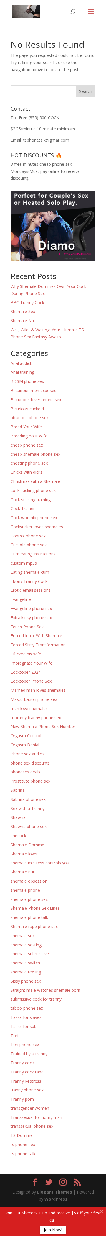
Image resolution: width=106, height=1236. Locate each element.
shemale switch (25, 962)
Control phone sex (28, 536)
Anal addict (21, 363)
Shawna (18, 817)
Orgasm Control (26, 735)
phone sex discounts (30, 763)
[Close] (101, 1211)
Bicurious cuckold (27, 409)
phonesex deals (25, 772)
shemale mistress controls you (40, 862)
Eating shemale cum (30, 572)
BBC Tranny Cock (27, 302)
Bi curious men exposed (34, 390)
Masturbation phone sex (34, 699)
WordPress (55, 1199)
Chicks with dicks (26, 472)
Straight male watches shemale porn (45, 990)
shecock (18, 835)
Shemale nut (22, 872)
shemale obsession (29, 881)
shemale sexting (26, 945)
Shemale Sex (23, 311)
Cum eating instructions (33, 554)
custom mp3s (24, 563)
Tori (14, 1035)
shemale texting (26, 972)
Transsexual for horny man (36, 1117)
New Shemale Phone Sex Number (43, 726)
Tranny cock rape (27, 1072)
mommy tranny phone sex (36, 717)
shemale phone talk (29, 917)
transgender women (30, 1108)
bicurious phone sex (30, 417)
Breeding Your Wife (29, 436)
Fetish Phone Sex (27, 627)
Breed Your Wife (26, 427)
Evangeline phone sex (31, 608)
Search (85, 91)
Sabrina (18, 790)
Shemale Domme (27, 845)
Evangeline (21, 599)
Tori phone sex (25, 1044)
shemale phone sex (29, 899)
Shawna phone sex (29, 826)
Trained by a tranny (29, 1053)
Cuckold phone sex (29, 544)
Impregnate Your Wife (31, 663)
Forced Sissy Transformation (38, 644)
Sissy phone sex (26, 981)
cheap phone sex (27, 445)
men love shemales (29, 708)
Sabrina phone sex (28, 799)
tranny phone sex (27, 1090)
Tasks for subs (25, 1026)
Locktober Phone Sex (31, 681)
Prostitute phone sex (30, 781)
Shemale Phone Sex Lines (35, 908)
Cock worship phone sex (34, 517)
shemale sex (22, 935)
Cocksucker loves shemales (37, 527)
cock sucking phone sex (33, 490)
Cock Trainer (23, 508)
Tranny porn (22, 1099)
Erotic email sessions (31, 590)
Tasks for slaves (26, 1017)
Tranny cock (22, 1062)
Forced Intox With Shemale (36, 635)
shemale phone (25, 890)
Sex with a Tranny (27, 808)
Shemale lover (24, 854)
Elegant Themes (54, 1192)
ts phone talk (23, 1153)
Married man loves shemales (38, 690)
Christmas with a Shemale (35, 481)
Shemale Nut (23, 320)
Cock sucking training (31, 499)
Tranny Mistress (26, 1081)
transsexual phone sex (32, 1126)
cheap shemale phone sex (35, 454)
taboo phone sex (27, 1008)
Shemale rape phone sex (34, 926)
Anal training (22, 372)
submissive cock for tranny (36, 999)
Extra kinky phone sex (31, 617)
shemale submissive (30, 953)
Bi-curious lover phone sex (36, 399)
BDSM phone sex (27, 381)
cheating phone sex (29, 463)
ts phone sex (23, 1144)
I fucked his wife (26, 654)
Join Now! (53, 1229)
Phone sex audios (27, 754)
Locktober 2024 (26, 672)
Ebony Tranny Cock (29, 581)
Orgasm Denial (25, 744)
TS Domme (22, 1135)
